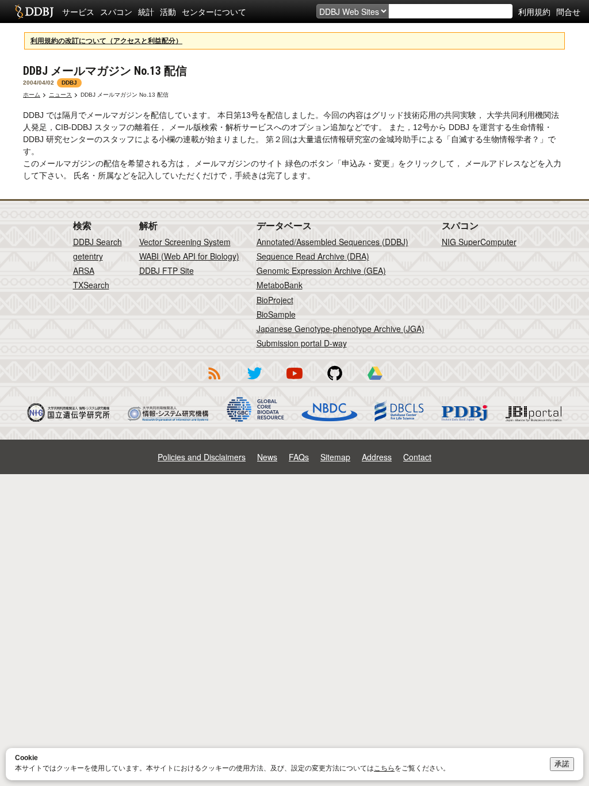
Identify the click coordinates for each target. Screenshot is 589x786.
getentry (88, 256)
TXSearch (91, 285)
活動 (168, 11)
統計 (146, 11)
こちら (384, 768)
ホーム (31, 94)
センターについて (214, 11)
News (267, 457)
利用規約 (534, 11)
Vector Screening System (185, 241)
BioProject (275, 300)
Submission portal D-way (302, 343)
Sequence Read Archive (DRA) (313, 256)
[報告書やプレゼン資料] (375, 381)
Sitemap (335, 457)
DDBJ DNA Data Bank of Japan (34, 11)
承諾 (561, 764)
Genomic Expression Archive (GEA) (321, 270)
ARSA (83, 270)
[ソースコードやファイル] (334, 381)
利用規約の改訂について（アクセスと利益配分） (106, 41)
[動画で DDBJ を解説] (294, 381)
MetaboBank (280, 285)
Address (377, 457)
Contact (417, 457)
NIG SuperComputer (479, 241)
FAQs (299, 457)
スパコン (116, 11)
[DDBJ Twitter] (254, 381)
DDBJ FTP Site (166, 270)
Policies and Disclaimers (202, 457)
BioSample (276, 314)
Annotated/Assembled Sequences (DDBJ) (332, 241)
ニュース (60, 94)
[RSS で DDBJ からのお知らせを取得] (213, 381)
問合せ (568, 11)
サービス (78, 11)
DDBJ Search (97, 241)
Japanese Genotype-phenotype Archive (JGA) (340, 328)
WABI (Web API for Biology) (189, 256)
